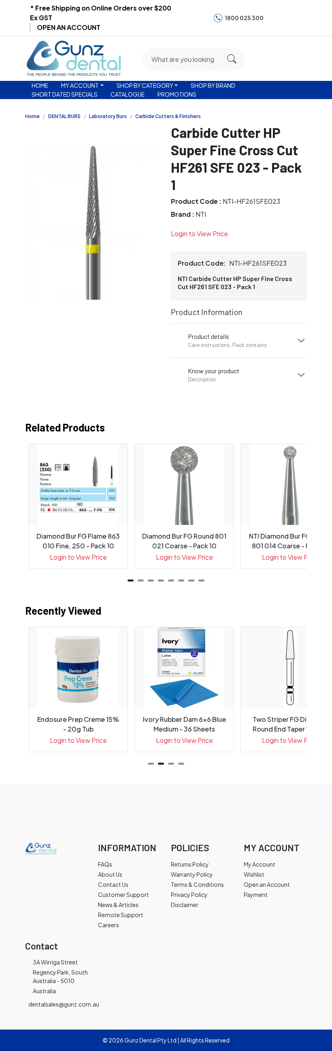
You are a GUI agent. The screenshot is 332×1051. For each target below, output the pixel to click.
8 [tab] (201, 580)
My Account (259, 864)
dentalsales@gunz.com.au (63, 1004)
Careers (108, 924)
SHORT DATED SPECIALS (65, 94)
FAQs (105, 864)
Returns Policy (190, 864)
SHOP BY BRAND (213, 85)
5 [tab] (171, 580)
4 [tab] (161, 580)
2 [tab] (141, 580)
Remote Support (120, 914)
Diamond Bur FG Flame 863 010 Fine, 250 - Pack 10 (78, 541)
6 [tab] (181, 580)
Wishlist (254, 874)
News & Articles (118, 904)
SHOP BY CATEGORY (145, 85)
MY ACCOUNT (80, 85)
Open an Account (267, 884)
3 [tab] (151, 580)
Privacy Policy (189, 894)
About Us (110, 874)
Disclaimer (184, 904)
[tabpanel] (78, 506)
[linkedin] (299, 17)
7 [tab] (191, 580)
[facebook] (274, 17)
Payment (256, 894)
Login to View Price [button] (199, 233)
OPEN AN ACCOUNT (68, 27)
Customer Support (123, 894)
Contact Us (113, 884)
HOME (40, 85)
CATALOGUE (128, 94)
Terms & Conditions (197, 884)
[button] (268, 57)
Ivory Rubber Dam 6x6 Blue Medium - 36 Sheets (184, 724)
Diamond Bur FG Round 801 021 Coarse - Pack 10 (184, 541)
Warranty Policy (192, 874)
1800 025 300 (244, 17)
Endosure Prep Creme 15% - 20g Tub (78, 724)
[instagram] (286, 17)
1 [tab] (131, 580)
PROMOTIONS (176, 94)
